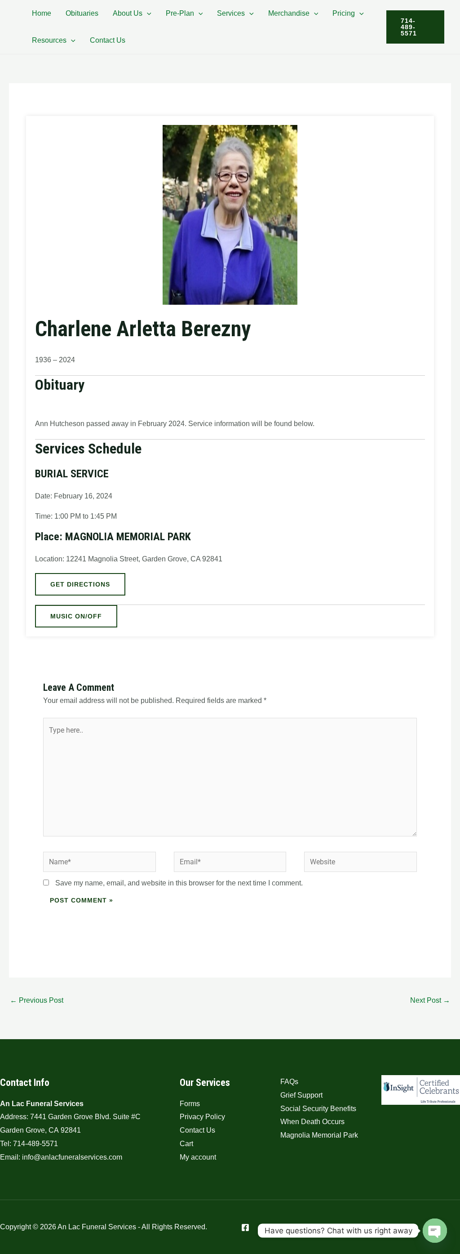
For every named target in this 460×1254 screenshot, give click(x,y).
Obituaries (82, 13)
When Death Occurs (312, 1121)
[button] (146, 13)
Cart (186, 1143)
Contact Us (107, 40)
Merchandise (289, 13)
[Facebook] (245, 1227)
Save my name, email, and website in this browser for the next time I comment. (179, 883)
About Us (127, 13)
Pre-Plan (180, 13)
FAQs (289, 1081)
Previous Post (36, 1000)
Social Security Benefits (318, 1108)
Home (41, 13)
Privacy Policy (202, 1117)
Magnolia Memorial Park (319, 1135)
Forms (190, 1103)
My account (198, 1157)
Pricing (343, 13)
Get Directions (80, 584)
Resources (49, 40)
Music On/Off (76, 616)
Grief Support (301, 1095)
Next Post (430, 1000)
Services (231, 13)
